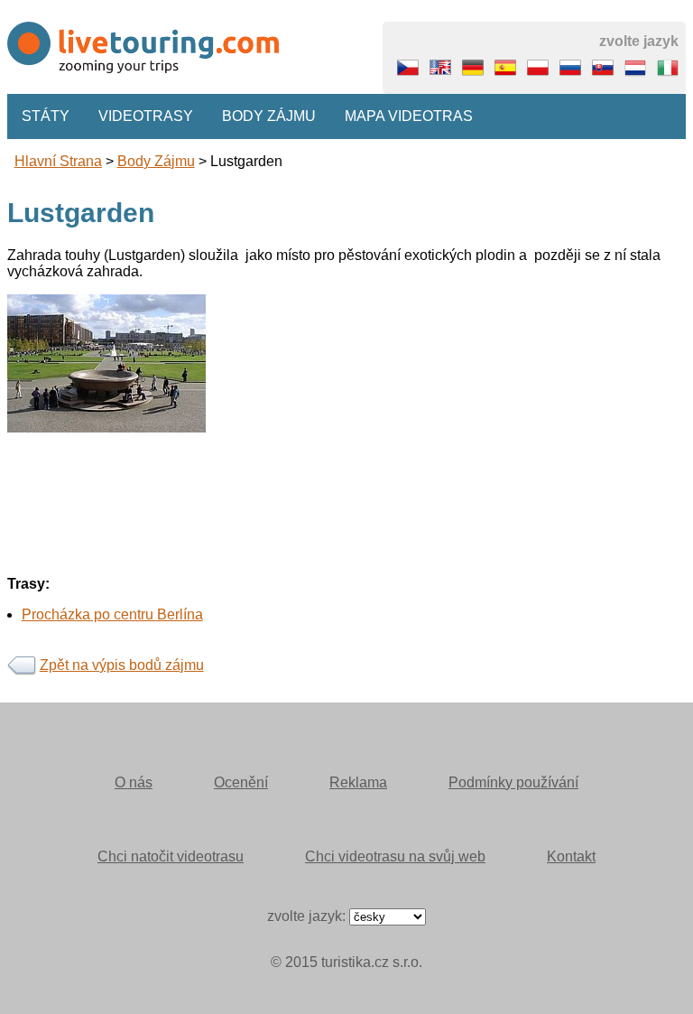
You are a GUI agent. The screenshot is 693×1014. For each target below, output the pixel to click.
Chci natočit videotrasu (170, 856)
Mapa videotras (409, 116)
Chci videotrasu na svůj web (395, 856)
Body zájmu (269, 116)
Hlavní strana (58, 161)
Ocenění (241, 782)
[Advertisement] (347, 559)
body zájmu (156, 161)
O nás (133, 782)
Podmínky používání (513, 782)
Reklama (358, 782)
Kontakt (571, 856)
